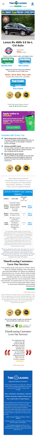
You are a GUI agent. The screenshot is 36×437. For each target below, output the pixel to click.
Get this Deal (6, 65)
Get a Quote (23, 65)
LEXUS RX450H (27, 9)
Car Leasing (8, 9)
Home (2, 9)
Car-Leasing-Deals (17, 9)
